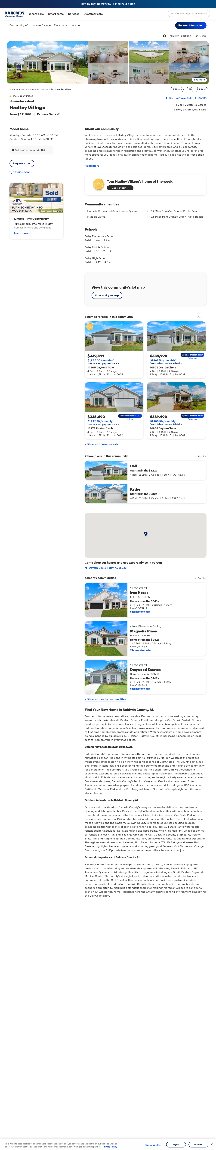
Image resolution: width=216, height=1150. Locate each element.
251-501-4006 (21, 172)
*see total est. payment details (103, 362)
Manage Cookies (153, 1145)
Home (12, 89)
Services (73, 14)
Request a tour (22, 163)
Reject (176, 1144)
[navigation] (40, 89)
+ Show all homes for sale (101, 444)
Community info (19, 25)
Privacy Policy (110, 1146)
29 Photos (176, 89)
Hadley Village (64, 89)
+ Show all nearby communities (105, 699)
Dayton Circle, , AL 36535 (188, 98)
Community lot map (107, 295)
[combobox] (189, 13)
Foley (51, 89)
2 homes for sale (140, 650)
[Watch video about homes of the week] (97, 184)
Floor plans (61, 25)
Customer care (93, 14)
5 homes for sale (140, 611)
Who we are (36, 14)
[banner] (108, 4)
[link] (47, 62)
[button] (191, 25)
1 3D (189, 89)
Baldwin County (38, 89)
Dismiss (198, 1144)
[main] (108, 590)
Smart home (56, 14)
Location (76, 25)
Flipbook (202, 89)
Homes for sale (42, 25)
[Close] (212, 1144)
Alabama (23, 89)
